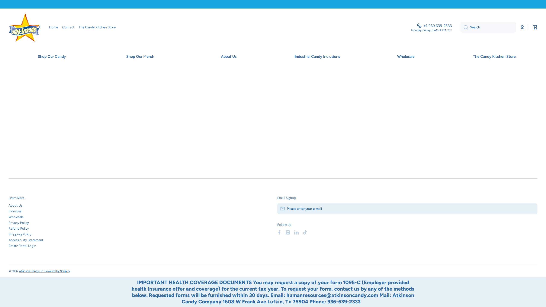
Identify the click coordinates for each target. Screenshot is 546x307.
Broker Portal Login (22, 246)
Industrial (15, 211)
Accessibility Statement (26, 240)
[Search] (464, 27)
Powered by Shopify (57, 271)
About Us (15, 205)
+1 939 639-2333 (438, 25)
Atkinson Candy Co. (32, 271)
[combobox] (488, 27)
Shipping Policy (20, 234)
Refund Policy (19, 228)
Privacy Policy (19, 223)
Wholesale (16, 217)
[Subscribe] (532, 208)
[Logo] (25, 27)
